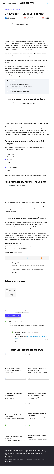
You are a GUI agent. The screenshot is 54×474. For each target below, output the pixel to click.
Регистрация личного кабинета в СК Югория (20, 86)
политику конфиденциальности (22, 312)
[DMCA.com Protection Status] (8, 456)
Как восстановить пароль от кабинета (19, 89)
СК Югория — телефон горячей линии (19, 91)
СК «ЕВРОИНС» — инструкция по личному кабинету (37, 369)
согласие (32, 310)
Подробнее (14, 272)
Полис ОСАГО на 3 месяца (12, 368)
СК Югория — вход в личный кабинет (19, 84)
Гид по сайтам (26, 3)
